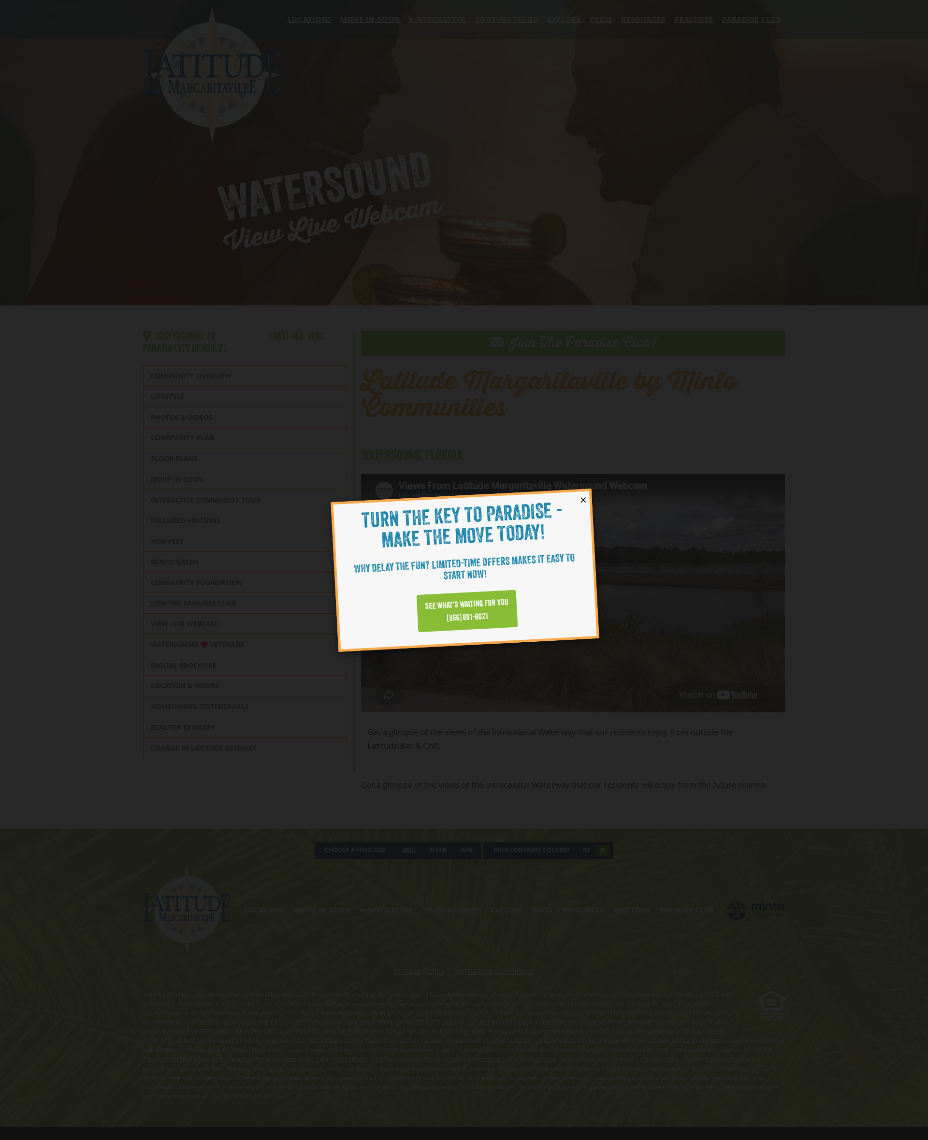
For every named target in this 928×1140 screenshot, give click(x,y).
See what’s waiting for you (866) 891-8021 (466, 610)
